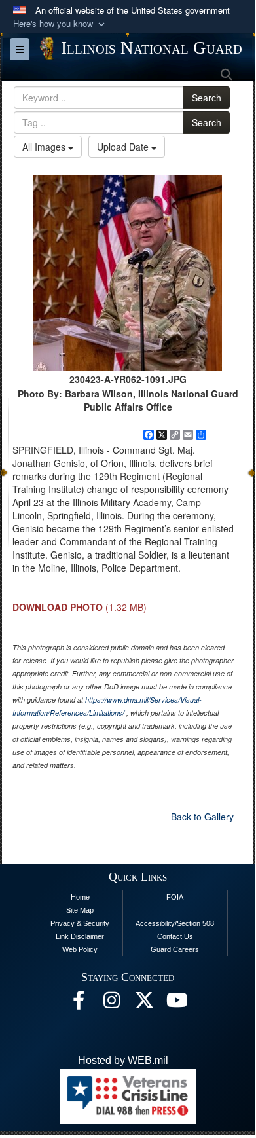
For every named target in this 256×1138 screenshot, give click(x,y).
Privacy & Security (79, 923)
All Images (45, 146)
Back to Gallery (202, 816)
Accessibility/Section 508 (175, 923)
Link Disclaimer (80, 936)
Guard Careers (175, 949)
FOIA (174, 897)
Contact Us (175, 936)
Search (206, 97)
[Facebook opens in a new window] (78, 1003)
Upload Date (124, 146)
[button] (60, 24)
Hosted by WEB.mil (123, 1060)
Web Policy (80, 949)
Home (80, 897)
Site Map (80, 910)
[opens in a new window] (144, 1003)
